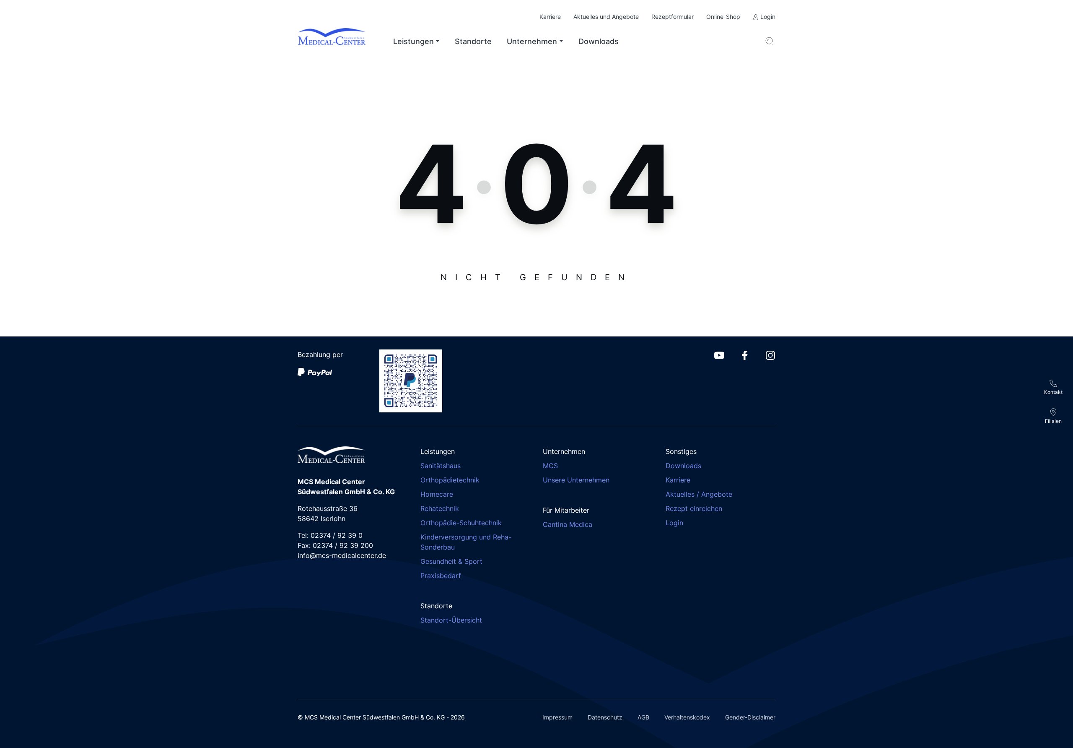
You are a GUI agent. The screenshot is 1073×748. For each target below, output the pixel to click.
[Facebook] (745, 354)
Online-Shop (723, 16)
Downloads (598, 41)
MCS (550, 465)
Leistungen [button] (413, 41)
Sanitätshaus (440, 465)
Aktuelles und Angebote (606, 16)
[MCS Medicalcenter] (338, 41)
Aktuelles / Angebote (699, 494)
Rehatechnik (439, 508)
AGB (643, 717)
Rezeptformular (672, 16)
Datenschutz (605, 717)
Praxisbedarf (440, 575)
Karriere (550, 16)
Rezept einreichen (694, 508)
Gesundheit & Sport (451, 561)
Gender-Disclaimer (750, 717)
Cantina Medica (567, 524)
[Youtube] (719, 354)
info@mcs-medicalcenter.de (342, 555)
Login (767, 16)
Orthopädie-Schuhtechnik (461, 523)
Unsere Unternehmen (576, 480)
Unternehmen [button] (532, 41)
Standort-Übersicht (451, 620)
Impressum (557, 717)
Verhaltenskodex (687, 717)
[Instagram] (770, 354)
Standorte (473, 41)
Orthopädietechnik (449, 480)
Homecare (436, 494)
